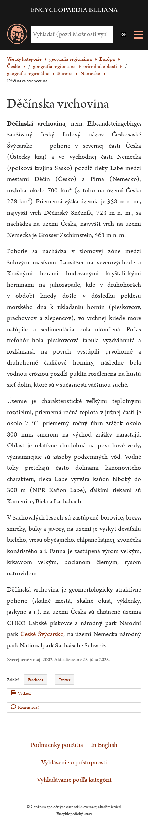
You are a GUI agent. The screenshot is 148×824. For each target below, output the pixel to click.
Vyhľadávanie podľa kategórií (74, 780)
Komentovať (28, 707)
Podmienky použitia (57, 745)
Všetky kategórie (24, 59)
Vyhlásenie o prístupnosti (74, 762)
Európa (65, 73)
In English (104, 745)
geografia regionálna (54, 66)
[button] (123, 34)
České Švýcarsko (41, 634)
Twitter (64, 680)
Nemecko (90, 73)
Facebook (35, 680)
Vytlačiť (24, 693)
